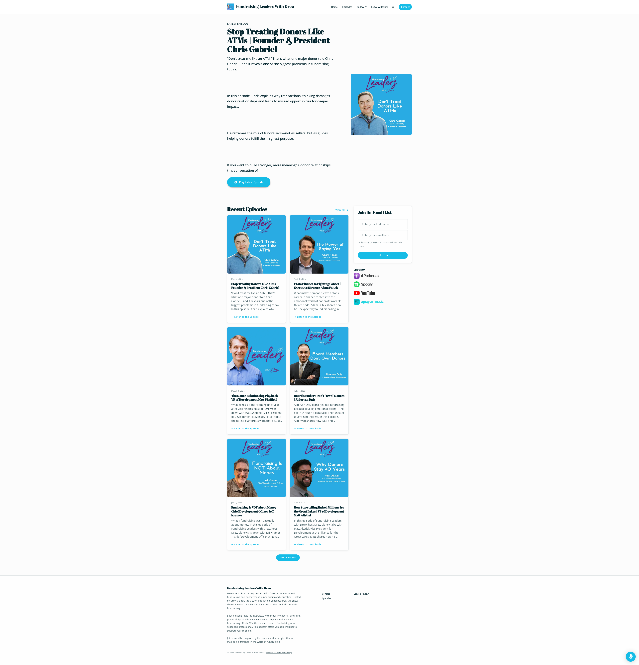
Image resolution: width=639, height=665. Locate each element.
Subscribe (382, 255)
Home (334, 6)
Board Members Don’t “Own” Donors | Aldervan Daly (319, 397)
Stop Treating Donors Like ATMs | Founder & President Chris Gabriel (278, 40)
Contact (405, 6)
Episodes (347, 6)
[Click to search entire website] (393, 7)
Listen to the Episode (246, 316)
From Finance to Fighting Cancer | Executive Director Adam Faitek (317, 286)
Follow (361, 6)
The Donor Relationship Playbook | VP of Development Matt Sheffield (255, 397)
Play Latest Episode (251, 182)
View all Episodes (288, 557)
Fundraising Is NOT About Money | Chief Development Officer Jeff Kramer (254, 511)
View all (340, 210)
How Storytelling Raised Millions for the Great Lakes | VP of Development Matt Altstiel (319, 511)
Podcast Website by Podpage (279, 652)
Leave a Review (379, 6)
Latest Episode (237, 23)
